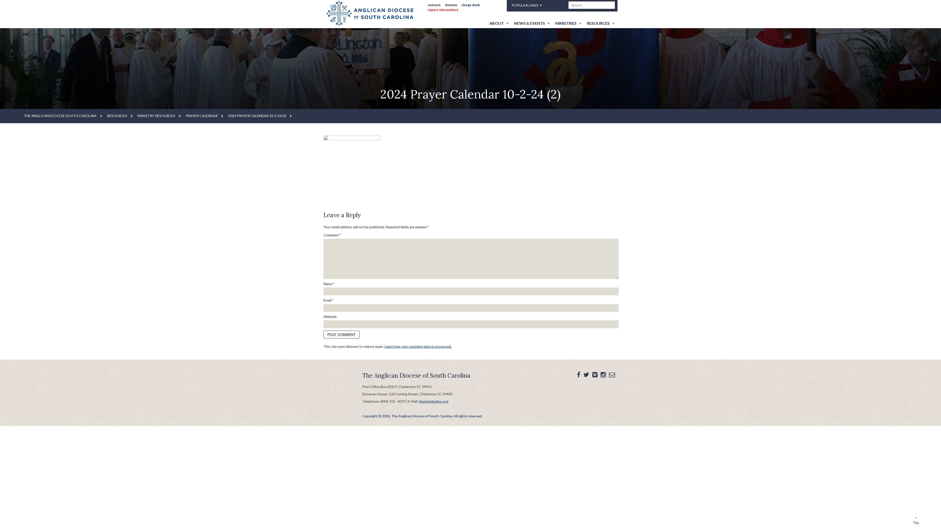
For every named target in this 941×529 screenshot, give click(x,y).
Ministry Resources (156, 116)
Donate (451, 5)
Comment (332, 235)
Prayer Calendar (202, 116)
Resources (117, 116)
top (916, 523)
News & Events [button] (529, 23)
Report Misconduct (443, 10)
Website (330, 316)
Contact (434, 5)
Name (329, 284)
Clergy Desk (470, 5)
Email (328, 300)
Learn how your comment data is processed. (418, 346)
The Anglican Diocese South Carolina (60, 116)
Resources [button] (598, 23)
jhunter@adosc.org (433, 401)
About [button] (496, 23)
